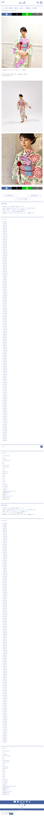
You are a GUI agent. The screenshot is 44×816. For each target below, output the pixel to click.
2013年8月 (5, 419)
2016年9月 (5, 398)
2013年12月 (5, 417)
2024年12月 (5, 252)
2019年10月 (5, 352)
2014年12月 (5, 413)
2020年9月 (5, 334)
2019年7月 (5, 356)
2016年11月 (5, 395)
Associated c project (6, 460)
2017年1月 (5, 392)
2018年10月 (5, 371)
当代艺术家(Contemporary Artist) (9, 491)
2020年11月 (5, 331)
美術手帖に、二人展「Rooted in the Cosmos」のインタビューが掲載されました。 (19, 212)
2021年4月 (5, 323)
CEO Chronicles (6, 467)
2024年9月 (5, 257)
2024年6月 (5, 262)
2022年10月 (5, 294)
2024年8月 (5, 258)
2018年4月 (5, 380)
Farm (4, 470)
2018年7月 (5, 376)
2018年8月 (5, 374)
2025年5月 (5, 244)
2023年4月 (5, 284)
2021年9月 (5, 315)
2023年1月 (5, 289)
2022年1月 (5, 308)
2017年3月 (5, 390)
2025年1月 (5, 250)
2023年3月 (5, 286)
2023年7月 (5, 279)
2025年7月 (5, 241)
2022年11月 (5, 292)
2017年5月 (5, 389)
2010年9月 (5, 432)
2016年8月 (5, 400)
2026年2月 (5, 231)
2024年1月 (5, 270)
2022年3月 (5, 305)
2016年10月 (5, 397)
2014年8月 (5, 416)
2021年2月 (5, 326)
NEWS (10, 10)
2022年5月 (5, 302)
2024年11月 (5, 253)
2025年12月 (5, 234)
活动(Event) (5, 494)
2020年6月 (5, 339)
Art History (5, 458)
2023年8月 (5, 278)
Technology (5, 487)
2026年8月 (5, 221)
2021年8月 (5, 316)
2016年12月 (5, 393)
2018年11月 (5, 369)
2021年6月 (5, 319)
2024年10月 (5, 255)
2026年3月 (5, 229)
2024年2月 (5, 268)
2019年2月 (5, 364)
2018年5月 (5, 379)
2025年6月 (5, 242)
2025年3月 (5, 247)
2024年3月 (5, 266)
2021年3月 (5, 324)
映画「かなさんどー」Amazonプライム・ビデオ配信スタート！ (16, 209)
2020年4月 (5, 342)
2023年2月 (5, 287)
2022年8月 (5, 297)
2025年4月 (5, 245)
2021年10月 (5, 313)
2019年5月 (5, 360)
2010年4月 (5, 435)
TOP (2, 2)
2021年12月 (5, 310)
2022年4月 (5, 303)
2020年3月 (5, 344)
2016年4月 (5, 405)
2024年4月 (5, 265)
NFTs (4, 478)
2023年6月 (5, 281)
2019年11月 (5, 350)
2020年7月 (5, 337)
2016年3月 (5, 406)
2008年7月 (5, 438)
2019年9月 (5, 353)
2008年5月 (5, 440)
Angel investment (6, 455)
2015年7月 (5, 411)
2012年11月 (5, 421)
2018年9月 (5, 372)
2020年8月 (5, 335)
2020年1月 (5, 347)
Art (3, 457)
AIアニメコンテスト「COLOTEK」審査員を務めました (14, 211)
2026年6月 (5, 225)
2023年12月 (5, 271)
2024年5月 (5, 263)
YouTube (4, 489)
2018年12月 (5, 368)
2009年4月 (5, 437)
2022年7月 (5, 299)
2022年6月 (5, 300)
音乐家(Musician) (6, 497)
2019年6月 (5, 358)
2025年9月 (5, 239)
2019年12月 (5, 348)
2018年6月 (5, 377)
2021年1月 (5, 327)
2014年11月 (5, 414)
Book (4, 463)
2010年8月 (5, 434)
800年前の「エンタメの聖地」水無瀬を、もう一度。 (13, 206)
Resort (4, 483)
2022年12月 (5, 290)
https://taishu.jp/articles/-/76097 (7, 75)
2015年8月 (5, 409)
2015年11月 (5, 408)
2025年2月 (5, 249)
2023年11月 (5, 273)
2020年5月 (5, 340)
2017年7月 (5, 385)
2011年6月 (5, 424)
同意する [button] (11, 813)
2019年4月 (5, 361)
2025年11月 (5, 236)
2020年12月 (5, 329)
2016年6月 (5, 403)
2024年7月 (5, 260)
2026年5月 (5, 226)
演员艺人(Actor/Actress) (7, 496)
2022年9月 (5, 295)
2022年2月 (5, 307)
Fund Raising (5, 471)
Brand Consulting (6, 465)
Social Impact (5, 484)
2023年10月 (5, 274)
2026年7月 (5, 223)
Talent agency (14, 10)
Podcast (4, 481)
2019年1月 (5, 366)
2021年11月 (5, 311)
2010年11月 (5, 429)
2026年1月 (5, 233)
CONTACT (23, 810)
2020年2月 (5, 345)
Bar (3, 462)
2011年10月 (5, 422)
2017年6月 (5, 387)
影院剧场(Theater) (6, 492)
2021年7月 (5, 318)
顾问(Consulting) (6, 499)
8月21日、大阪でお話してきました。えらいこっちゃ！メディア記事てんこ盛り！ (19, 208)
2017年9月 (5, 384)
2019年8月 (5, 355)
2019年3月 (5, 363)
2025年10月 (5, 237)
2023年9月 (5, 276)
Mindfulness (5, 473)
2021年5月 (5, 321)
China (4, 468)
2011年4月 (5, 425)
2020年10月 (5, 332)
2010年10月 (5, 430)
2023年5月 (5, 282)
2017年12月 (5, 382)
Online (4, 479)
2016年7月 (5, 401)
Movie (4, 475)
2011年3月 (5, 427)
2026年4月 (5, 228)
